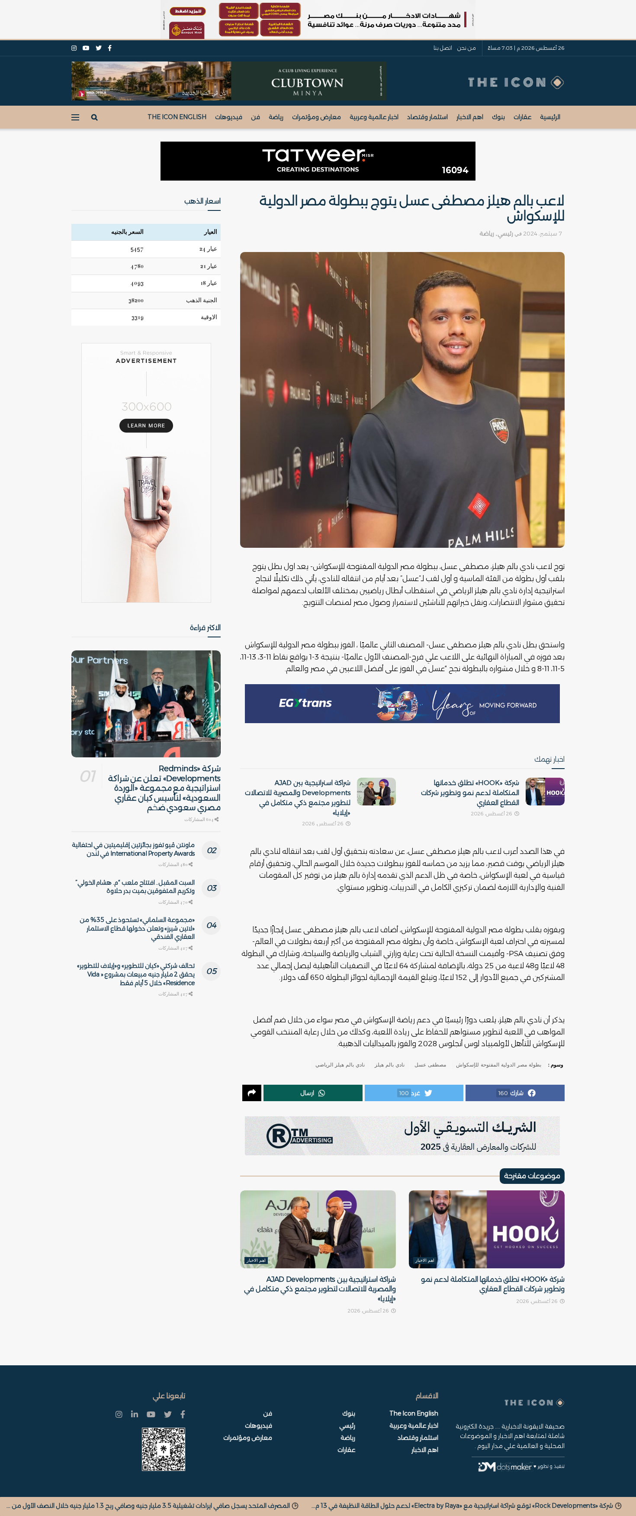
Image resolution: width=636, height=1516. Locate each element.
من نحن (466, 48)
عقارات (522, 117)
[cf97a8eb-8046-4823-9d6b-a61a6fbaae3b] (228, 80)
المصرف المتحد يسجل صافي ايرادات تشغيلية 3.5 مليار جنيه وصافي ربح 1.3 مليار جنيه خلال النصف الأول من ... (383, 1506)
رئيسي (505, 233)
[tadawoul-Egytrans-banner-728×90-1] (402, 703)
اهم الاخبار (469, 117)
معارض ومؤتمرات (316, 117)
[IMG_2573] (318, 19)
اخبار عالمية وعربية (374, 117)
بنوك (498, 117)
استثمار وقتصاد (427, 117)
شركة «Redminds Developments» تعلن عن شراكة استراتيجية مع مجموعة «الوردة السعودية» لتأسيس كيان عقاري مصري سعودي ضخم (164, 788)
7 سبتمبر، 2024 (542, 233)
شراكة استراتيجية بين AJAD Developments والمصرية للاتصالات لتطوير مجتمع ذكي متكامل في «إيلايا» (320, 1289)
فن (255, 117)
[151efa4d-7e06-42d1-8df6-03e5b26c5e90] (318, 161)
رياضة (276, 117)
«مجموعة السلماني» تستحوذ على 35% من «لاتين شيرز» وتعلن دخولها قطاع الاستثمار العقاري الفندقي (137, 928)
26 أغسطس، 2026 (492, 814)
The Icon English (177, 117)
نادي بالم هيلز (390, 1065)
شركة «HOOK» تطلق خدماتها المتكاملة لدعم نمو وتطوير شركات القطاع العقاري (470, 793)
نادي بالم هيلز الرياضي (340, 1065)
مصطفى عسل (430, 1065)
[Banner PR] (402, 1135)
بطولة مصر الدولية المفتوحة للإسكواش (498, 1065)
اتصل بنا (443, 48)
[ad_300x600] (146, 472)
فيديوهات (228, 117)
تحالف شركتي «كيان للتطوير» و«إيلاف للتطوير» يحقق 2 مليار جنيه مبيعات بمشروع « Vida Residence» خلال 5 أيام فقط (136, 974)
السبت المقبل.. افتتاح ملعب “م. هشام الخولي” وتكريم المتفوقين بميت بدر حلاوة (135, 887)
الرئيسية (550, 117)
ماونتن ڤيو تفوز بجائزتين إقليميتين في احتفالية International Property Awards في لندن (133, 849)
